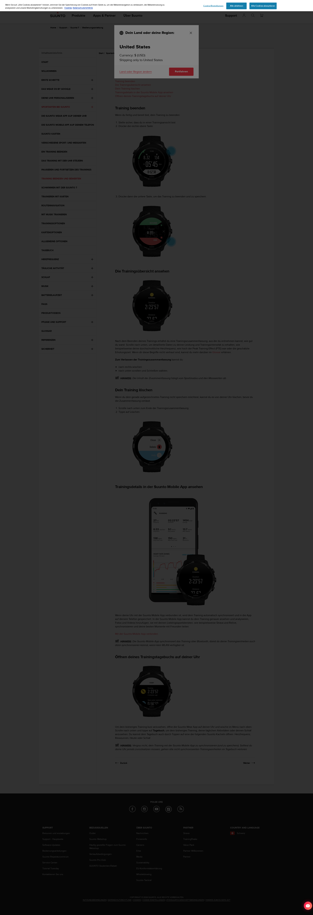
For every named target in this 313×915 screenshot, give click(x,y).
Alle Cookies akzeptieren (263, 5)
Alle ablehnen (236, 5)
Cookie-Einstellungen (213, 5)
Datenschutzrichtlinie (83, 8)
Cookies (68, 8)
